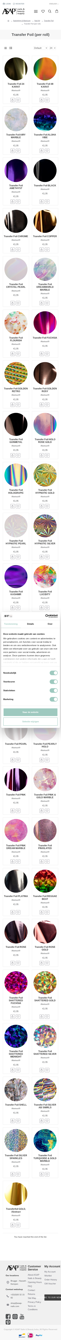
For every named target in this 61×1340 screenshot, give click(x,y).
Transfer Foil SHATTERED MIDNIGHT (16, 1054)
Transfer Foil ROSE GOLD (45, 948)
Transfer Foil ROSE (16, 947)
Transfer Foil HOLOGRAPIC (16, 491)
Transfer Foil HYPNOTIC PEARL (16, 542)
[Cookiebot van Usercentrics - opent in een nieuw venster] (45, 616)
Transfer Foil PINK (16, 795)
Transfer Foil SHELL (16, 1105)
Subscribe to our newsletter (52, 1297)
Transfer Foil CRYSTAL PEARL (16, 285)
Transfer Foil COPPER (45, 236)
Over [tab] (50, 624)
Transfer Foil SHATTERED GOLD (45, 999)
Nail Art (37, 21)
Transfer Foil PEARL (16, 744)
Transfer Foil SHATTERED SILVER (44, 1052)
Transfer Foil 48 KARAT (45, 85)
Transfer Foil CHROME (16, 236)
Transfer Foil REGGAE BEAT (45, 897)
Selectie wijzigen (30, 721)
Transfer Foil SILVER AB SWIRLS (45, 1106)
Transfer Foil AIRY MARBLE (16, 136)
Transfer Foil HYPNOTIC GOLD (44, 491)
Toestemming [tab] (11, 624)
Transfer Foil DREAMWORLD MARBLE (45, 287)
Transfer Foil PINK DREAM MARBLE (16, 846)
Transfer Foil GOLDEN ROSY (45, 390)
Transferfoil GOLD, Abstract (16, 1210)
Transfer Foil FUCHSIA (45, 338)
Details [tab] (30, 624)
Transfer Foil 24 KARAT (16, 85)
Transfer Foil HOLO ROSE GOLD (45, 440)
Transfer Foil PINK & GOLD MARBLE (45, 796)
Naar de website (30, 712)
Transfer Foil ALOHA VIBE (45, 136)
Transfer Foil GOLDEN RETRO (16, 390)
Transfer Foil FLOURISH (16, 339)
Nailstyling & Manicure (21, 21)
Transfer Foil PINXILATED (45, 846)
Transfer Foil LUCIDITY (45, 593)
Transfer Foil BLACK (45, 185)
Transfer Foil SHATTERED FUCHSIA (16, 1000)
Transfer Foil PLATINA (16, 896)
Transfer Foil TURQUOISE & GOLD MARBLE (44, 1158)
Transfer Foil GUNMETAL (16, 440)
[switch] (54, 681)
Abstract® (15, 90)
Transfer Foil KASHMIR (16, 593)
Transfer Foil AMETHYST (16, 186)
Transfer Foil (49, 21)
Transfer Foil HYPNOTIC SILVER (45, 542)
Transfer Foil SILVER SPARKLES (16, 1156)
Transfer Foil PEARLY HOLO (45, 745)
